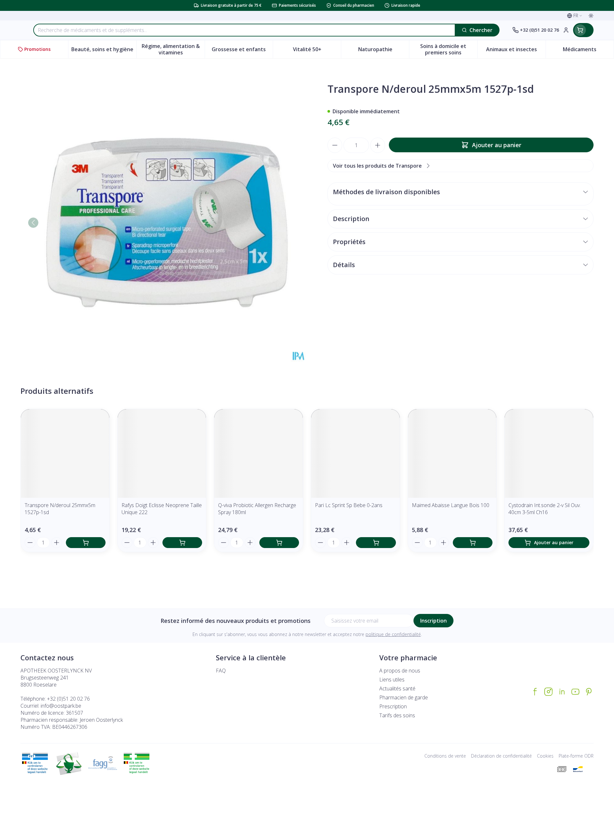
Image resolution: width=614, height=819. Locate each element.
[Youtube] (575, 691)
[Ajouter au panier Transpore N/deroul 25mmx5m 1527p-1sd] (86, 542)
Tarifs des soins (397, 715)
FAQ (221, 670)
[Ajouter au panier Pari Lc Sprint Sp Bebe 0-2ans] (376, 542)
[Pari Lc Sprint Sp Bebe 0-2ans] (355, 453)
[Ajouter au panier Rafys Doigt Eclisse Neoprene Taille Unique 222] (182, 542)
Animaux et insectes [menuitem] (516, 51)
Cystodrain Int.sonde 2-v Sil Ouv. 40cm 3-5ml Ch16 (544, 509)
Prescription (393, 706)
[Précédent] (33, 223)
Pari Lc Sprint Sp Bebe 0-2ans (348, 505)
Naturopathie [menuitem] (383, 51)
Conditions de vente (445, 756)
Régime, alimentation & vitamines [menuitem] (173, 49)
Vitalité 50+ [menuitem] (317, 51)
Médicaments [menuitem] (588, 51)
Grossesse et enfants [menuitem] (242, 51)
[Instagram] (548, 691)
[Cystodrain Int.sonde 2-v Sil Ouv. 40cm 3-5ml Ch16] (549, 453)
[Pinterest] (589, 691)
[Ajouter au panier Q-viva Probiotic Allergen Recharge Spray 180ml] (279, 542)
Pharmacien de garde (403, 697)
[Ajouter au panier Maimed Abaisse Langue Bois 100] (472, 542)
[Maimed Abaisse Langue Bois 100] (452, 453)
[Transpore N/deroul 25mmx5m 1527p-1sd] (65, 453)
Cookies (545, 756)
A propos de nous (399, 670)
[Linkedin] (562, 691)
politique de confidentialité (393, 634)
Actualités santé (397, 688)
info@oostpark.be (61, 705)
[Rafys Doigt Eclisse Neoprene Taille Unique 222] (162, 453)
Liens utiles (392, 679)
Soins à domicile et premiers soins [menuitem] (448, 49)
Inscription (433, 620)
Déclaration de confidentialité (501, 756)
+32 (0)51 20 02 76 (68, 698)
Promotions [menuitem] (37, 49)
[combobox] (244, 30)
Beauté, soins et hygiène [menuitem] (103, 51)
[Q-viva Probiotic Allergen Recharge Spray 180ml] (258, 453)
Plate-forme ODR (576, 756)
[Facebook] (535, 691)
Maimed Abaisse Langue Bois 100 (450, 505)
